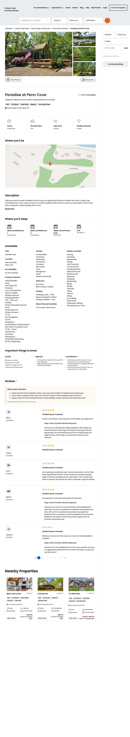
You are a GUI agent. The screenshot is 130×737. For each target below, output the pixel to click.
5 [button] (55, 558)
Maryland (9, 28)
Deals (68, 7)
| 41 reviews (91, 95)
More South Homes (60, 28)
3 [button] (46, 558)
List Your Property (118, 7)
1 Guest (107, 41)
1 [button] (38, 558)
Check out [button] (73, 20)
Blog (82, 7)
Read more (9, 209)
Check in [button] (57, 20)
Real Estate (96, 7)
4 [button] (50, 558)
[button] (107, 20)
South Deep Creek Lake (40, 28)
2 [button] (42, 558)
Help (87, 7)
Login (105, 7)
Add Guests (90, 20)
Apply (126, 48)
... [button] (58, 558)
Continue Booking (115, 64)
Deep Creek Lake (22, 28)
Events (75, 7)
